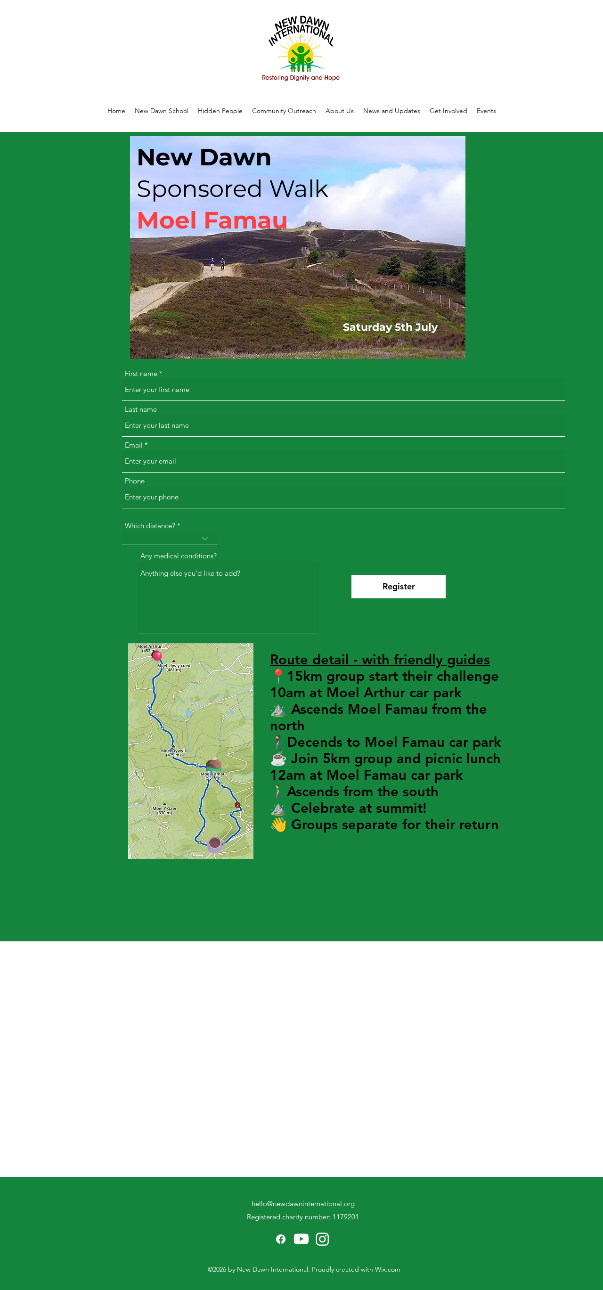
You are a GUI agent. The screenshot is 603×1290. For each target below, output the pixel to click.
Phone (135, 480)
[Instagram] (322, 1239)
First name (141, 373)
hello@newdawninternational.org (303, 1203)
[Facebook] (280, 1239)
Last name (141, 409)
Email (134, 445)
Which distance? (150, 525)
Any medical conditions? (178, 555)
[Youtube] (301, 1239)
